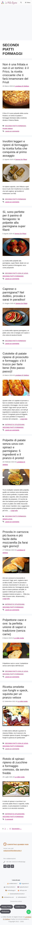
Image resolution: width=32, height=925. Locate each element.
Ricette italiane (8, 128)
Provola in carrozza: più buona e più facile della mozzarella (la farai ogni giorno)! (16, 539)
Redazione (5, 911)
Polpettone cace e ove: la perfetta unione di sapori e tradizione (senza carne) (14, 627)
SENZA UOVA (7, 519)
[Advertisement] (16, 23)
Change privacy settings (16, 901)
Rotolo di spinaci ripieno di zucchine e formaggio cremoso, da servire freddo (16, 766)
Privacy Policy (6, 907)
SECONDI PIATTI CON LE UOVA (16, 273)
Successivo (17, 829)
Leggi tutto (23, 419)
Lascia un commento (12, 131)
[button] (21, 2)
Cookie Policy (20, 907)
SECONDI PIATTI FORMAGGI (15, 126)
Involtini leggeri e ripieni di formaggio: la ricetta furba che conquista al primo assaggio (16, 148)
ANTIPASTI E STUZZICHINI (14, 424)
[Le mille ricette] (9, 2)
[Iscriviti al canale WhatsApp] (28, 912)
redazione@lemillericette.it (12, 850)
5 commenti (9, 819)
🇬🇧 (22, 887)
